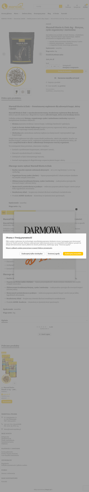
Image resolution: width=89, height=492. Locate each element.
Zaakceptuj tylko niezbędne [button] (32, 254)
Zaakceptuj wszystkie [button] (73, 254)
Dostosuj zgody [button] (54, 254)
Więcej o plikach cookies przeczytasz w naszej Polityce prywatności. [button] (29, 248)
